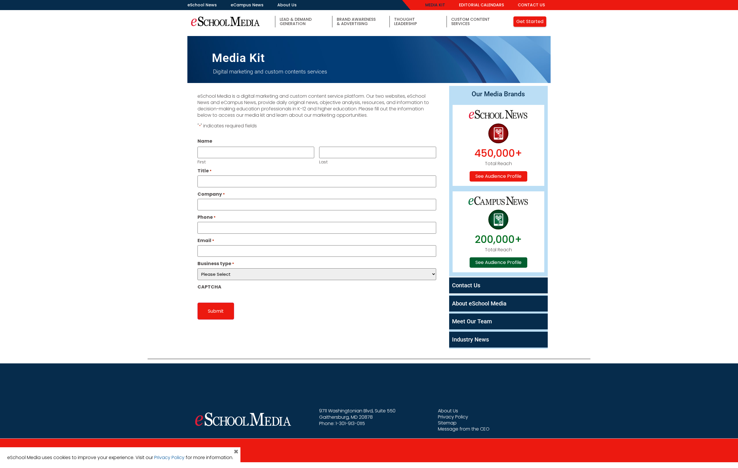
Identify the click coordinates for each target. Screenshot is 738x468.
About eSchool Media (479, 303)
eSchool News (202, 5)
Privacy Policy (453, 417)
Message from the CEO (464, 429)
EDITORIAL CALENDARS (481, 5)
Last (323, 161)
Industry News (470, 339)
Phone (206, 217)
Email (205, 240)
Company (211, 194)
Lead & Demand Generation (296, 21)
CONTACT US (531, 5)
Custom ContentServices (470, 21)
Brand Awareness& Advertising (356, 21)
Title (204, 171)
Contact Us (466, 285)
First (201, 161)
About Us (287, 5)
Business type (215, 263)
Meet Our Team (472, 321)
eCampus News (247, 5)
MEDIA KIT (435, 5)
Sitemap (447, 423)
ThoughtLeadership (405, 21)
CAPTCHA (209, 287)
